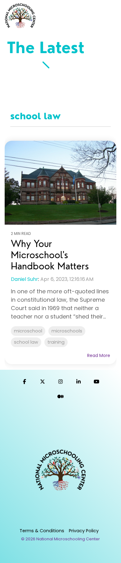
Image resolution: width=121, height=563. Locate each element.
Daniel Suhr (24, 279)
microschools (67, 331)
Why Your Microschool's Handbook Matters (50, 255)
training (56, 342)
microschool (28, 331)
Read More (98, 355)
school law (26, 342)
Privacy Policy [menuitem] (84, 531)
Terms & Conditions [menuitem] (42, 531)
